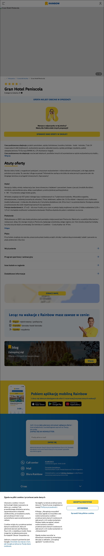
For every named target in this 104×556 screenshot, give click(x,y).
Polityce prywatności (49, 507)
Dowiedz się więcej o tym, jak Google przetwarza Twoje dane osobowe (17, 544)
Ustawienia (87, 508)
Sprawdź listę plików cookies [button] (82, 513)
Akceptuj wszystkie (83, 502)
